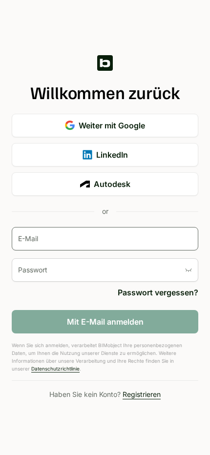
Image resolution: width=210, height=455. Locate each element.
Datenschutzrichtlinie (55, 369)
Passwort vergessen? (158, 292)
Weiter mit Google (112, 125)
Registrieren (142, 394)
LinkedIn (112, 155)
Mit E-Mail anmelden (105, 322)
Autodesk (112, 184)
